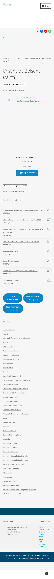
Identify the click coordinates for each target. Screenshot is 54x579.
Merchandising (8, 346)
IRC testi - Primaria (10, 452)
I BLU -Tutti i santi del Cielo (13, 494)
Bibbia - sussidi (9, 363)
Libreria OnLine (44, 529)
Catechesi (7, 372)
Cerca (27, 575)
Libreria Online (15, 58)
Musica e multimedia (11, 468)
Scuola (41, 539)
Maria (5, 418)
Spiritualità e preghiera (12, 435)
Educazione (7, 473)
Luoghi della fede (9, 481)
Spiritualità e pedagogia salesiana (16, 338)
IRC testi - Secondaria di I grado (15, 456)
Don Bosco (42, 544)
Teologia (6, 439)
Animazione (7, 477)
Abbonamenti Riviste (11, 351)
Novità (5, 342)
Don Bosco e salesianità (12, 405)
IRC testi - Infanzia (10, 447)
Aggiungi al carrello (27, 172)
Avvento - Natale (9, 431)
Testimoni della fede (11, 485)
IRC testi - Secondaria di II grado (15, 460)
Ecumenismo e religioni (12, 410)
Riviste (41, 537)
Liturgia (41, 534)
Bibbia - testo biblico (11, 359)
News (40, 541)
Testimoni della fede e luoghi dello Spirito (19, 489)
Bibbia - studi (8, 367)
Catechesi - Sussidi (10, 384)
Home (5, 58)
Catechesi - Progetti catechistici (15, 388)
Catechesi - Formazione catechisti (16, 380)
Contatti (41, 546)
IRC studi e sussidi (10, 443)
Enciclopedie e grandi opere (13, 464)
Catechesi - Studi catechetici (14, 393)
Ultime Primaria (9, 330)
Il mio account (9, 575)
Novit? (5, 334)
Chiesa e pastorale (10, 397)
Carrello (41, 572)
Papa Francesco (9, 422)
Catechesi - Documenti (12, 376)
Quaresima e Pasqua (11, 355)
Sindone (6, 426)
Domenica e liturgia (10, 401)
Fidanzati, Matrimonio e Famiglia (16, 414)
